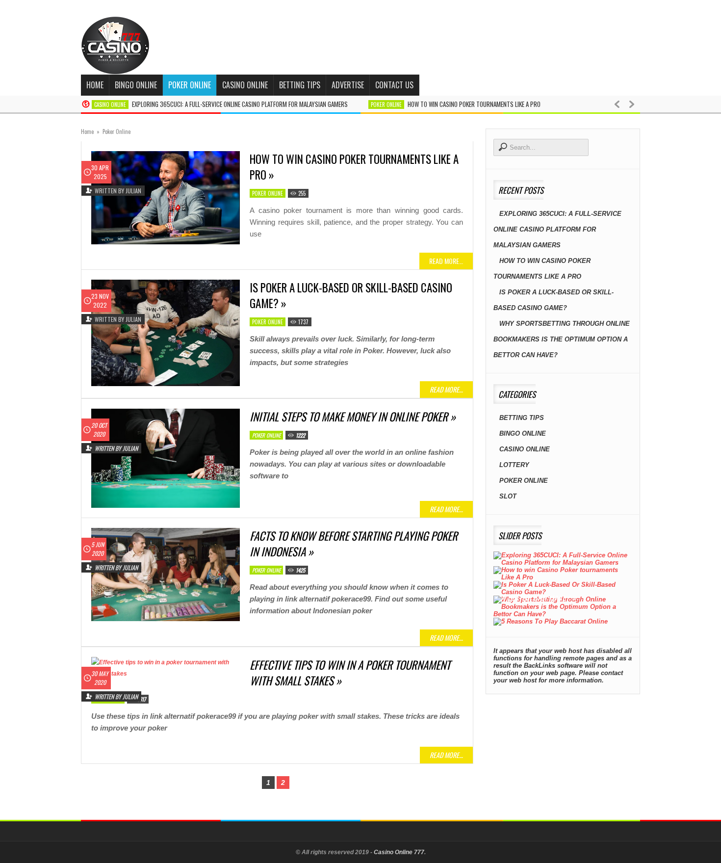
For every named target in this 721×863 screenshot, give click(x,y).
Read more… (446, 261)
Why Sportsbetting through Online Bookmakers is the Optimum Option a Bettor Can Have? (561, 339)
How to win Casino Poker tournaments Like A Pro (474, 104)
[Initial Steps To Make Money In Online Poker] (165, 458)
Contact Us (394, 85)
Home (94, 85)
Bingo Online (136, 85)
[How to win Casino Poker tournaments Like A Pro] (165, 197)
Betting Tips (299, 85)
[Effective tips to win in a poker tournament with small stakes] (165, 668)
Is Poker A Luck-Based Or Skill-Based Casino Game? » (351, 295)
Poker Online (189, 85)
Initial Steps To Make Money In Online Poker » (353, 416)
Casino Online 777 (399, 852)
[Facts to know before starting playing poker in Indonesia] (165, 574)
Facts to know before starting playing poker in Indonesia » (354, 543)
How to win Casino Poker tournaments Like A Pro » (354, 167)
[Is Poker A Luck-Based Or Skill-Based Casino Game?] (165, 333)
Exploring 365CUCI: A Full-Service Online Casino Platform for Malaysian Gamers (240, 104)
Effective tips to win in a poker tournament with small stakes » (350, 672)
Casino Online (245, 85)
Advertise (348, 85)
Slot (507, 496)
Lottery (514, 465)
